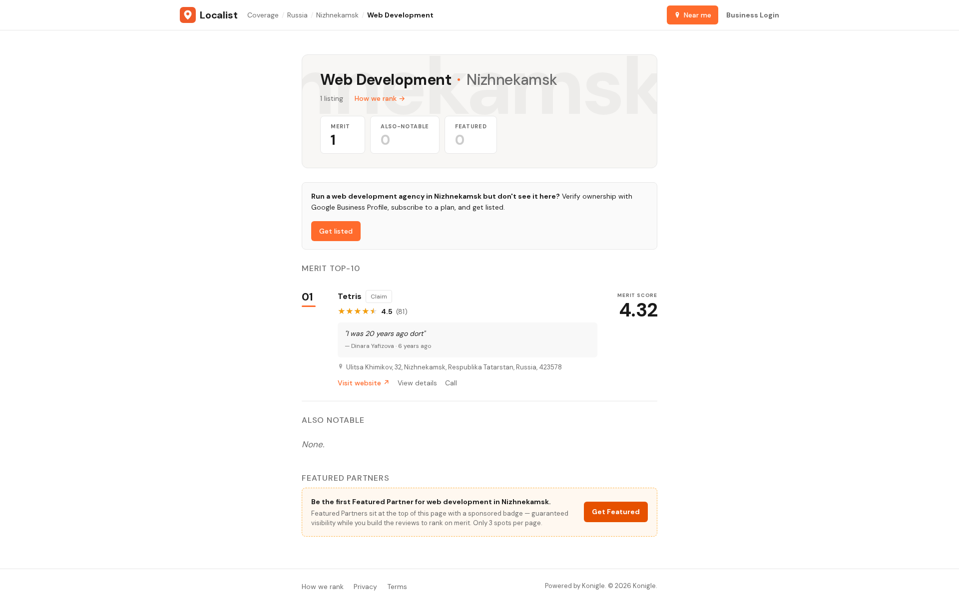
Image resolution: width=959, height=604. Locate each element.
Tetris (350, 297)
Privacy (365, 586)
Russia (297, 14)
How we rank (323, 586)
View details (417, 382)
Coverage (263, 14)
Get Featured (616, 511)
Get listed (336, 231)
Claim (379, 297)
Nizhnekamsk (337, 14)
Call (451, 382)
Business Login (752, 14)
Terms (397, 586)
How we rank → (380, 98)
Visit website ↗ (364, 382)
